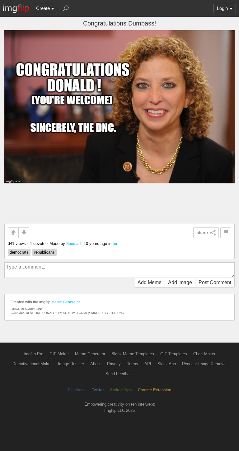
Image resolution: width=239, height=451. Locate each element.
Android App (121, 390)
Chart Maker (204, 354)
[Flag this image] (225, 232)
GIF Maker (59, 354)
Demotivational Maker (32, 363)
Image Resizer (71, 363)
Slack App (166, 363)
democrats (19, 252)
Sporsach (74, 244)
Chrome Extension (154, 390)
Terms (132, 363)
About (95, 363)
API (147, 363)
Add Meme (150, 282)
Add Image (180, 282)
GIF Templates (173, 354)
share (202, 232)
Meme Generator (65, 302)
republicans (44, 252)
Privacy (114, 363)
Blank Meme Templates (132, 354)
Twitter (98, 390)
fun (115, 243)
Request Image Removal (204, 363)
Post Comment (215, 282)
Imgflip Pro (33, 354)
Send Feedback (119, 373)
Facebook (77, 390)
